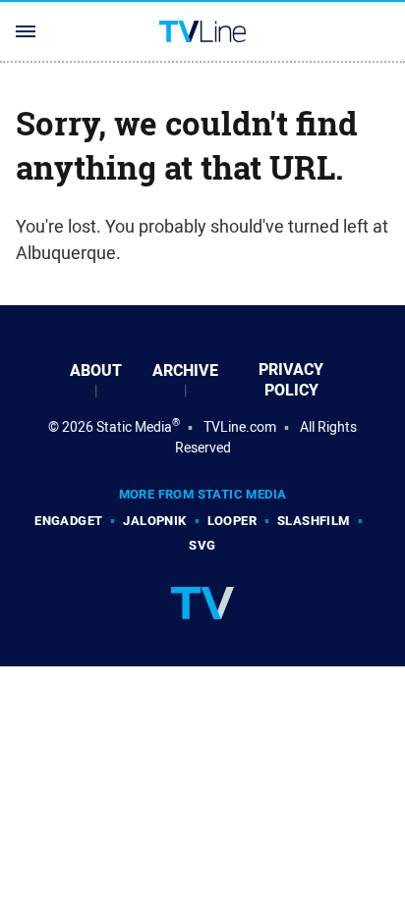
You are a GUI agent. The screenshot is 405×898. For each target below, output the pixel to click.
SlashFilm (313, 520)
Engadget (68, 520)
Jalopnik (154, 520)
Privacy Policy (291, 379)
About (96, 370)
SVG (202, 545)
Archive (185, 370)
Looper (232, 520)
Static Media (134, 427)
